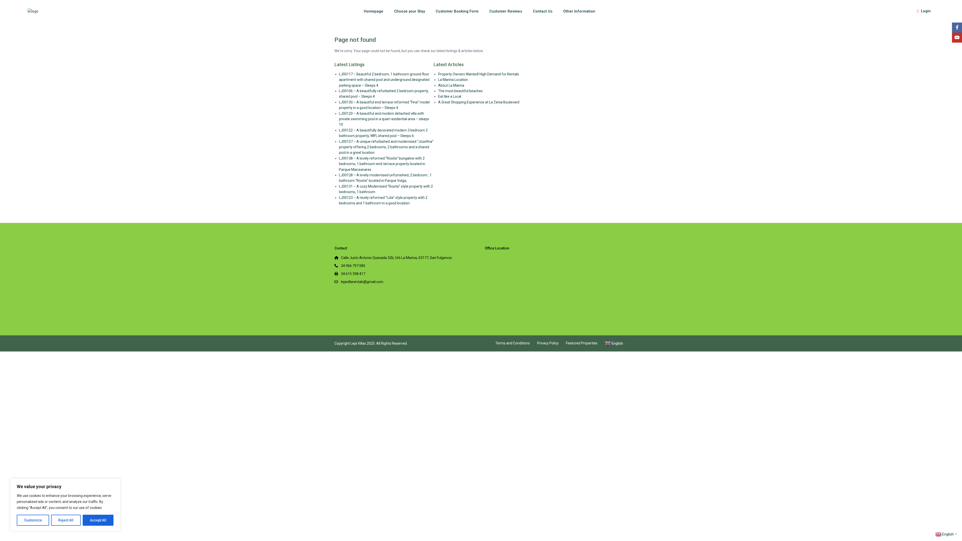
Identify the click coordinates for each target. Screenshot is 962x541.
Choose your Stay (409, 11)
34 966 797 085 (353, 266)
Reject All (65, 520)
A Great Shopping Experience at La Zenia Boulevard (478, 102)
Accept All (98, 520)
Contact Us (542, 11)
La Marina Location (453, 80)
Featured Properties (581, 343)
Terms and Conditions (512, 343)
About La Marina (451, 85)
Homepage (373, 11)
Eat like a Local (449, 96)
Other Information (579, 11)
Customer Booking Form (457, 11)
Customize (33, 520)
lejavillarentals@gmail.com (362, 282)
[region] (65, 504)
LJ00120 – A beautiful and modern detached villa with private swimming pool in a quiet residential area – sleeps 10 (384, 119)
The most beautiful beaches (460, 91)
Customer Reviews (505, 11)
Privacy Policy (548, 343)
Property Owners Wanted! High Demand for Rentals (478, 74)
